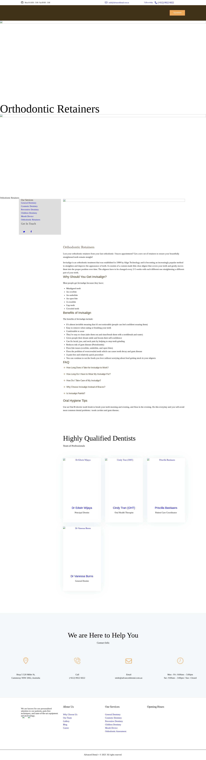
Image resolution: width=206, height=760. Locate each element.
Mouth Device (27, 216)
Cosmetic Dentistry (29, 206)
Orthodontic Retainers (30, 220)
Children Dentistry (29, 213)
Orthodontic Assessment (115, 731)
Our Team (67, 718)
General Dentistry (28, 203)
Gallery (66, 721)
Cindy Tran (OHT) (124, 507)
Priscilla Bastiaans (166, 507)
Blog (65, 724)
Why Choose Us (70, 714)
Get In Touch (28, 223)
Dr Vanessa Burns (82, 576)
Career (66, 728)
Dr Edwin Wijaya (82, 507)
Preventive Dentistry (30, 209)
